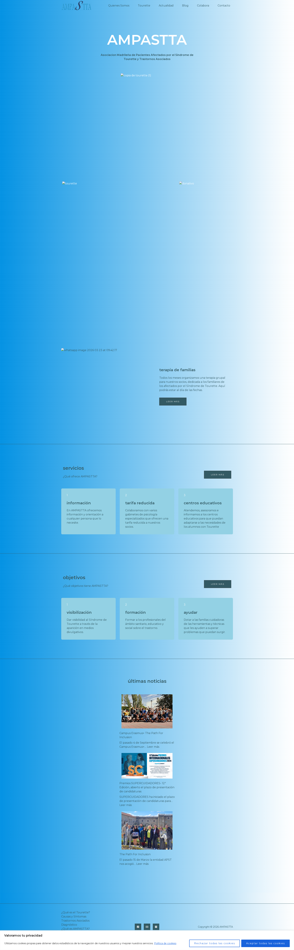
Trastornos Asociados (75, 920)
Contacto (224, 5)
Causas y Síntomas (73, 916)
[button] (217, 475)
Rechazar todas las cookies (214, 943)
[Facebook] (138, 927)
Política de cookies (165, 943)
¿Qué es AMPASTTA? (75, 928)
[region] (147, 940)
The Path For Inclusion (135, 854)
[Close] (290, 933)
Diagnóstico (69, 924)
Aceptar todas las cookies (265, 943)
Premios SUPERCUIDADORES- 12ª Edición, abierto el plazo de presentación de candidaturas (146, 787)
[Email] (147, 927)
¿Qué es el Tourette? (75, 912)
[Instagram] (156, 927)
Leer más (153, 746)
